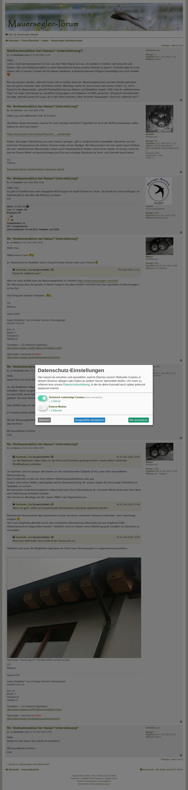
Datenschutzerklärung (76, 384)
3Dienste (55, 410)
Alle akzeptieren (138, 419)
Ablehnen (44, 419)
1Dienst (54, 401)
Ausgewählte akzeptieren (89, 419)
